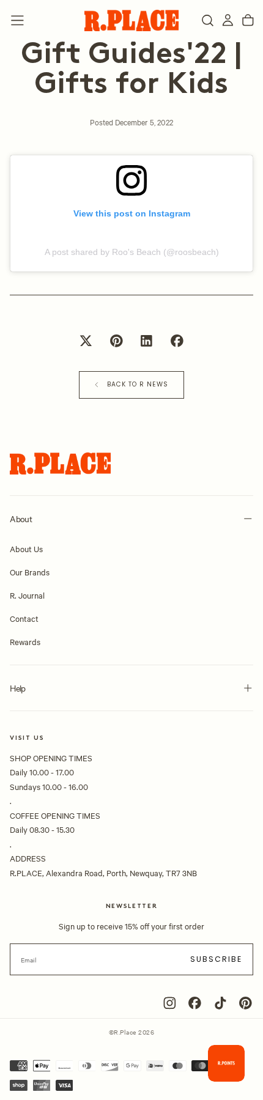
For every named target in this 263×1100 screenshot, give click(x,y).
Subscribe (216, 959)
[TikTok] (220, 1003)
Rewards (25, 641)
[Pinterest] (245, 1003)
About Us (26, 548)
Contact (24, 618)
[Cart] (248, 20)
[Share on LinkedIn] (146, 341)
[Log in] (227, 20)
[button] (17, 20)
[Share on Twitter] (86, 341)
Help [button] (17, 688)
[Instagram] (169, 1003)
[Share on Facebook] (176, 341)
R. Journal (27, 594)
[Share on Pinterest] (117, 341)
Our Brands (30, 571)
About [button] (21, 518)
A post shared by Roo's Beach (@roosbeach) (132, 252)
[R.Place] (60, 464)
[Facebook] (194, 1003)
